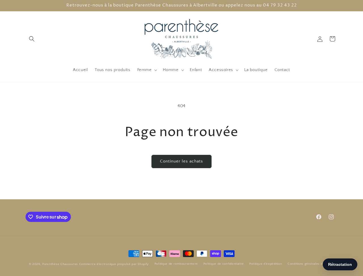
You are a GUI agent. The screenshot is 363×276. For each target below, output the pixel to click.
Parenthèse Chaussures (60, 264)
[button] (32, 39)
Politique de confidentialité (223, 264)
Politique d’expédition (265, 264)
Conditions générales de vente (311, 264)
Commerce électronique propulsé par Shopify (114, 264)
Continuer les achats (181, 161)
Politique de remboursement (176, 264)
